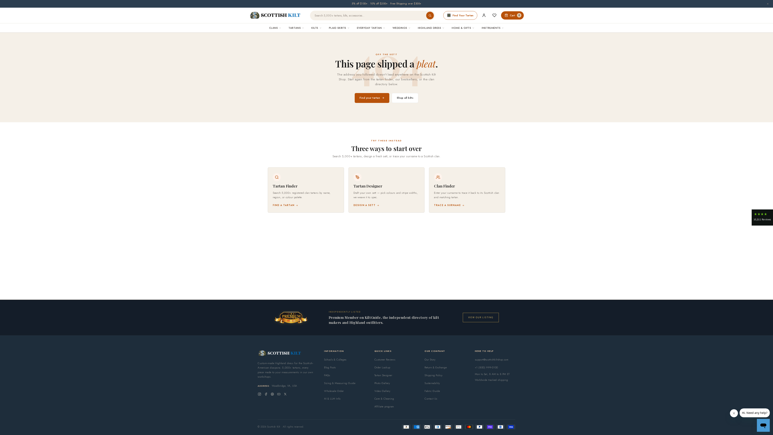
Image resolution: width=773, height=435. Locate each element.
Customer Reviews (384, 359)
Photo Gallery (382, 383)
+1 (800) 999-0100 (486, 367)
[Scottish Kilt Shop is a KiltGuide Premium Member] (290, 317)
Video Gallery (382, 391)
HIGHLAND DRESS (429, 28)
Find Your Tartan (463, 15)
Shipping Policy (434, 375)
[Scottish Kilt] (275, 15)
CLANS (273, 28)
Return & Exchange (436, 367)
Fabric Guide (432, 391)
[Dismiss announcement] (767, 3)
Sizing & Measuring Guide (339, 383)
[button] (762, 217)
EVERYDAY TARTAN (369, 28)
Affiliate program (384, 406)
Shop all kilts (405, 98)
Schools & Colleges (335, 359)
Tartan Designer (383, 375)
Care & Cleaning (384, 399)
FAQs (327, 375)
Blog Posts (330, 367)
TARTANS (294, 28)
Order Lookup (382, 367)
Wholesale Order (334, 391)
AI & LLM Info (332, 399)
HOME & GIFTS (461, 28)
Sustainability (432, 383)
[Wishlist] (494, 15)
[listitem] (306, 190)
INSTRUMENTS (491, 28)
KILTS (314, 28)
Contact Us (431, 399)
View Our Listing (480, 317)
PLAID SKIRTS (337, 28)
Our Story (430, 359)
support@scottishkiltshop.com (491, 359)
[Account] (484, 15)
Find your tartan (370, 98)
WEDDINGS (400, 28)
